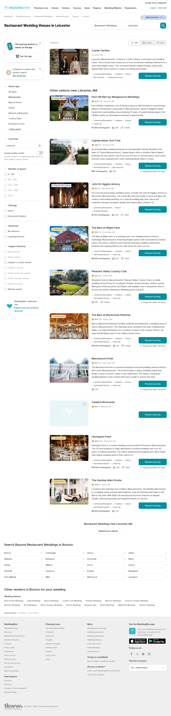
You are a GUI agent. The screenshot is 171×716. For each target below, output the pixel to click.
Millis (48, 577)
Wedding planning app (96, 628)
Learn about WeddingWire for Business (103, 671)
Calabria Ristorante (103, 402)
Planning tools (41, 8)
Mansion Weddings (113, 601)
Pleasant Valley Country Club (109, 271)
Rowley (90, 571)
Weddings (8, 16)
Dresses (77, 8)
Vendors (66, 8)
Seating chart (51, 647)
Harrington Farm (101, 436)
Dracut (132, 565)
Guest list (50, 636)
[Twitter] (137, 654)
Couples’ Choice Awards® (15, 688)
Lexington (133, 577)
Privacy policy (10, 659)
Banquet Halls (90, 605)
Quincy (90, 553)
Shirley (7, 565)
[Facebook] (131, 654)
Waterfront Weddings (126, 605)
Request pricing (152, 76)
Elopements (131, 8)
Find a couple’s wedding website (101, 661)
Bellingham (133, 571)
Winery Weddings (51, 601)
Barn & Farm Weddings (13, 601)
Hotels (12, 107)
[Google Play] (157, 643)
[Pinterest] (143, 654)
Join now (162, 8)
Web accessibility (11, 671)
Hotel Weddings (33, 601)
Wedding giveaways (95, 636)
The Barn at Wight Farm (106, 227)
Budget (49, 640)
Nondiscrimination (11, 640)
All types (13, 91)
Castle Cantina (101, 50)
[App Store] (138, 643)
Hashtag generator (95, 632)
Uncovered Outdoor (17, 216)
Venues (55, 8)
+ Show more (15, 129)
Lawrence (50, 571)
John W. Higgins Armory (106, 184)
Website (113, 8)
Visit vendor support (95, 674)
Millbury (49, 565)
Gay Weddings (10, 692)
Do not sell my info (12, 663)
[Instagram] (149, 654)
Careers (7, 644)
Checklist (50, 632)
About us (8, 632)
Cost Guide (50, 655)
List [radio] (136, 43)
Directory (8, 680)
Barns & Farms (15, 102)
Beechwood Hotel (102, 358)
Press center (9, 647)
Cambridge (51, 553)
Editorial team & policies (14, 636)
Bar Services (13, 231)
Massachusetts (62, 16)
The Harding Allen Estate (107, 480)
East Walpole (10, 577)
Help (48, 659)
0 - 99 (11, 174)
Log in (153, 8)
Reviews (7, 684)
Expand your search (108, 531)
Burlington (50, 559)
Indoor (11, 210)
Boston (76, 16)
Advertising (9, 651)
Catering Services (16, 236)
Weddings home (11, 628)
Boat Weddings (30, 605)
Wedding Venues (23, 16)
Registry (97, 8)
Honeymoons (93, 651)
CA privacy (8, 667)
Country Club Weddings (72, 601)
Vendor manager (53, 644)
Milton (131, 559)
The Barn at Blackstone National (111, 315)
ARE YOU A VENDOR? (157, 3)
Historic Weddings (73, 605)
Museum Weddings (12, 605)
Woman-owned (15, 289)
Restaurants (15, 97)
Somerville (92, 559)
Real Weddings (93, 647)
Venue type (14, 86)
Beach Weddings (107, 605)
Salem (131, 553)
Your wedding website (55, 628)
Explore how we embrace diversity (26, 309)
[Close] (40, 43)
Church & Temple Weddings (136, 601)
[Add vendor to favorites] (84, 52)
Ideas (87, 8)
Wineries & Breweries (18, 113)
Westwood (92, 577)
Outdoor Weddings (147, 605)
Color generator (94, 644)
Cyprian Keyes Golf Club (106, 140)
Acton (90, 565)
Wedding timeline (94, 640)
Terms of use (9, 655)
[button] (39, 145)
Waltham (8, 559)
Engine (49, 651)
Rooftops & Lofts (17, 124)
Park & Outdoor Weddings (51, 605)
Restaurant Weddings (43, 16)
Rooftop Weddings (94, 601)
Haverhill (8, 571)
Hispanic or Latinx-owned (19, 262)
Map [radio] (162, 43)
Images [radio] (149, 43)
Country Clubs (15, 118)
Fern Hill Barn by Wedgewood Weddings (115, 97)
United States (141, 668)
